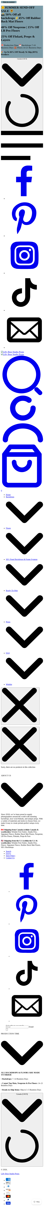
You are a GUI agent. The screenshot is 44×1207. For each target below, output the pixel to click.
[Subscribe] (7, 1029)
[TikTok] (24, 310)
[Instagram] (24, 273)
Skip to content (9, 2)
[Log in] (22, 442)
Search (8, 851)
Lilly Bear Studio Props (10, 1174)
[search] (22, 394)
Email (31, 1027)
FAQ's (8, 854)
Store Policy (10, 856)
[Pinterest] (24, 236)
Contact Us (10, 858)
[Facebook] (24, 199)
